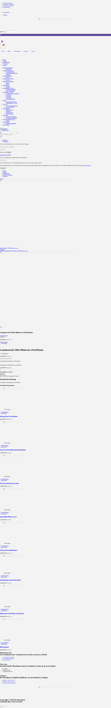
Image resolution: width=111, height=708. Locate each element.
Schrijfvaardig (9, 112)
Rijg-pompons (4, 647)
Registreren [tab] (5, 141)
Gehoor (8, 80)
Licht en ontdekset (10, 91)
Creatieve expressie (7, 175)
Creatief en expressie (8, 70)
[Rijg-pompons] (13, 619)
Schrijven (8, 111)
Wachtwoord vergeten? (5, 155)
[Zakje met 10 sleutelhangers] (13, 522)
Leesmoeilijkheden (10, 99)
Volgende (2, 249)
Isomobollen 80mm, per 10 (8, 516)
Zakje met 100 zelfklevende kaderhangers (13, 450)
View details (3, 346)
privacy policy (87, 165)
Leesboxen (8, 95)
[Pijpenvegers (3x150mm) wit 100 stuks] (13, 586)
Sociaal (8, 120)
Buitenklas (8, 69)
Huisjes (8, 77)
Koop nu (10, 372)
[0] (1, 43)
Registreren (3, 168)
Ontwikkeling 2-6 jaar (11, 101)
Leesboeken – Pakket (8, 92)
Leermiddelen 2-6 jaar (8, 88)
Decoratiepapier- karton (11, 73)
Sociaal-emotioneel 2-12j (9, 119)
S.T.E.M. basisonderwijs (12, 105)
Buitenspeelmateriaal (8, 67)
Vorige (1, 178)
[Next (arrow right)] (2, 707)
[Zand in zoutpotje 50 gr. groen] (13, 455)
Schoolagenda (9, 110)
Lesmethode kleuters (11, 89)
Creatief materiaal (10, 72)
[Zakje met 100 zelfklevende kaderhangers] (13, 422)
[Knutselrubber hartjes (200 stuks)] (13, 556)
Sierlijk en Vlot (9, 114)
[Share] (3, 706)
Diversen (8, 74)
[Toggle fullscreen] (2, 706)
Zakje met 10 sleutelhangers (8, 550)
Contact (33, 51)
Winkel (9, 51)
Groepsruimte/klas (7, 76)
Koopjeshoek (6, 85)
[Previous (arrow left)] (0, 707)
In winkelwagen (4, 342)
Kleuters (8, 86)
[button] (4, 412)
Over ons (26, 51)
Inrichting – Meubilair (8, 81)
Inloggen (9, 152)
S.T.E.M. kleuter (10, 107)
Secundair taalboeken (11, 116)
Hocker (8, 82)
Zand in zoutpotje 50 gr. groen (9, 483)
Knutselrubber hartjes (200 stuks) (10, 580)
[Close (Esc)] (5, 706)
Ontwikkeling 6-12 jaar (11, 103)
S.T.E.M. (5, 104)
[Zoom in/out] (0, 706)
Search (1, 31)
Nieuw (4, 100)
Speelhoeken (6, 122)
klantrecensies (4, 335)
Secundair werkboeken (11, 118)
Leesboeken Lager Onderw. (12, 93)
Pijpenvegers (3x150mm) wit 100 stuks (12, 613)
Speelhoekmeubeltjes (11, 123)
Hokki (7, 84)
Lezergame (8, 97)
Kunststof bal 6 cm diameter (8, 416)
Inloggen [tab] (5, 140)
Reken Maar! (6, 124)
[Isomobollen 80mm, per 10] (13, 489)
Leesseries (8, 96)
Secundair (5, 115)
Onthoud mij (3, 152)
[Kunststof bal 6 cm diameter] (13, 388)
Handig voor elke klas (8, 78)
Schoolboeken (17, 51)
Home (3, 51)
